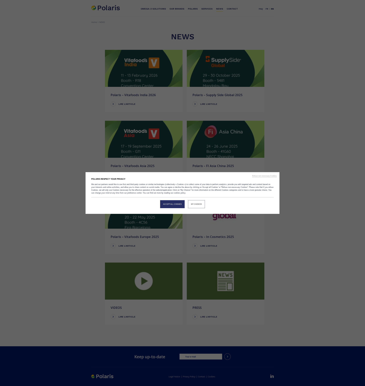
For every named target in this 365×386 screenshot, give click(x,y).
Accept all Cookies (172, 204)
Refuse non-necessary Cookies (264, 176)
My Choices (196, 204)
